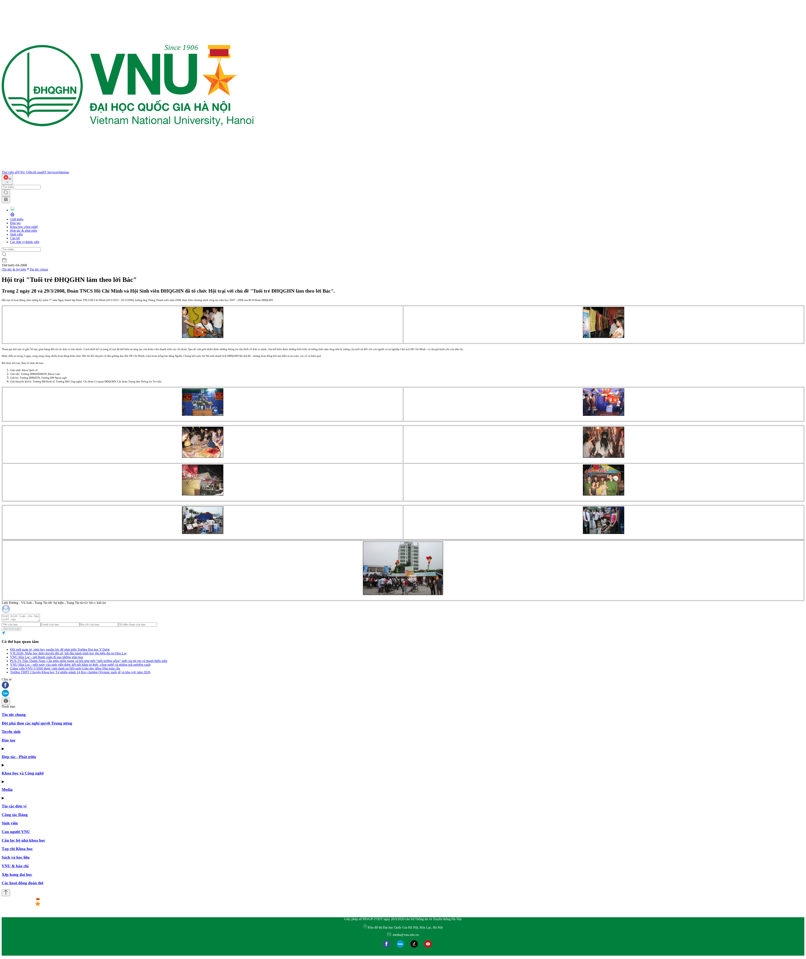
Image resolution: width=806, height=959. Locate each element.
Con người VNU (16, 831)
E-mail (38, 172)
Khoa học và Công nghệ (23, 773)
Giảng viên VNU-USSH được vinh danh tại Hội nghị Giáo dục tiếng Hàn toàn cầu (65, 668)
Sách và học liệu (16, 857)
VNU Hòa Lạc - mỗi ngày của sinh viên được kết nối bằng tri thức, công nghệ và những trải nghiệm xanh (80, 664)
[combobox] (7, 179)
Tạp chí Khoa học (17, 848)
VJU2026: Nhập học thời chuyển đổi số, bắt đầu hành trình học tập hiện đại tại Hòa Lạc (68, 653)
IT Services (50, 172)
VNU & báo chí (15, 866)
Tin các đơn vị (14, 806)
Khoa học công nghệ (24, 227)
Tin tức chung (39, 269)
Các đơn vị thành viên (24, 242)
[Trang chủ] (128, 168)
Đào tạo (15, 223)
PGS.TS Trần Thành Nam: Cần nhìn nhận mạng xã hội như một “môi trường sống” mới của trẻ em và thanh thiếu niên (88, 661)
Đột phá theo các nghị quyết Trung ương (37, 723)
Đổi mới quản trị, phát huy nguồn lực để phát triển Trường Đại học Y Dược (60, 649)
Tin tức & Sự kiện (14, 269)
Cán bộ (15, 238)
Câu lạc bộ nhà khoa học (23, 840)
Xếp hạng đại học (17, 874)
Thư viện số (10, 172)
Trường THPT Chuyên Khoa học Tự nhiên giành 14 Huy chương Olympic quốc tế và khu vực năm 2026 (80, 672)
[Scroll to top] (6, 892)
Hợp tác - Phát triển (19, 757)
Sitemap (63, 172)
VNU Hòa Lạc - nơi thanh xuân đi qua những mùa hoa (46, 657)
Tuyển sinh (11, 731)
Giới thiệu (16, 219)
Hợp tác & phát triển (23, 230)
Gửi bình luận (11, 629)
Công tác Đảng (15, 814)
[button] (403, 685)
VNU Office (26, 172)
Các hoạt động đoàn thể (22, 883)
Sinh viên (16, 234)
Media (7, 789)
